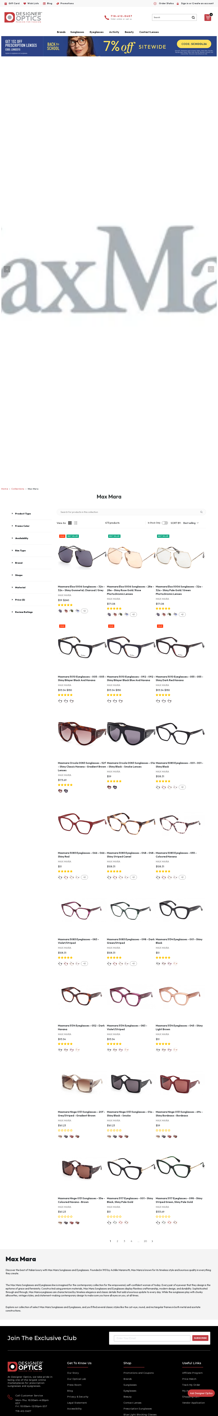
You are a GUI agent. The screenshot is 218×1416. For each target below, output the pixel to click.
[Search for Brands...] (202, 512)
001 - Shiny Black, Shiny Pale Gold (109, 1222)
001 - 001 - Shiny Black (158, 787)
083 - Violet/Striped (169, 963)
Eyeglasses (130, 1390)
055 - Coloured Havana (175, 787)
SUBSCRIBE (200, 1338)
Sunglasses (130, 1384)
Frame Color (22, 526)
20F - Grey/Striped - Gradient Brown (60, 1136)
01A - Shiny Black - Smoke (66, 1136)
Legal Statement (77, 1402)
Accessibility (74, 1408)
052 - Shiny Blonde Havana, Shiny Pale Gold (126, 1222)
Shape (19, 575)
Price (20, 599)
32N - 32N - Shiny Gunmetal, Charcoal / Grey (60, 611)
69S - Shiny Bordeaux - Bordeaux (71, 1136)
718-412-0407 (121, 16)
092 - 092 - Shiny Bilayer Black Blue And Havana (66, 701)
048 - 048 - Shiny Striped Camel (169, 787)
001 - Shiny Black (158, 963)
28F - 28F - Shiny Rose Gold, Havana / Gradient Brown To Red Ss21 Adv (66, 611)
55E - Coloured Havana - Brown (77, 1136)
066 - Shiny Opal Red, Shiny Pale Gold (120, 1222)
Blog (70, 1390)
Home (4, 489)
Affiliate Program (192, 1372)
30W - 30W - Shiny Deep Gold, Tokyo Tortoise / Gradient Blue (77, 611)
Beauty (129, 32)
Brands (128, 1378)
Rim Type (20, 550)
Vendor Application (193, 1402)
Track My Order (191, 1384)
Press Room (74, 1384)
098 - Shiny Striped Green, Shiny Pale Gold (115, 1222)
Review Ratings (24, 612)
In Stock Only (154, 523)
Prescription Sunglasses (138, 1408)
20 (145, 1241)
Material (20, 587)
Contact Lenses (149, 32)
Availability (21, 538)
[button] (65, 604)
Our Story (73, 1372)
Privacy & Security (77, 1396)
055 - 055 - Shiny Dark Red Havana (71, 701)
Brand (18, 562)
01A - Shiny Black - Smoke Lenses (66, 791)
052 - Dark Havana (164, 963)
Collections (17, 489)
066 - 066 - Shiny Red (164, 787)
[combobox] (174, 17)
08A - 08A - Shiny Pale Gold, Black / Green (71, 611)
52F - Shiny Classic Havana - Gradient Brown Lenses (60, 791)
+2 (84, 611)
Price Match (189, 1378)
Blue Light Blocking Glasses (140, 1414)
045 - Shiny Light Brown (175, 963)
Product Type (23, 513)
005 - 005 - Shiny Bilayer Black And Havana (60, 701)
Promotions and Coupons (139, 1372)
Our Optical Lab (76, 1378)
